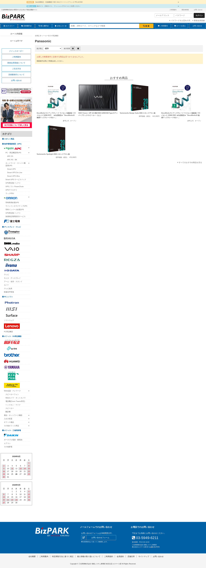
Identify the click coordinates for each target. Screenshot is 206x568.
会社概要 (32, 556)
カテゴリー (10, 26)
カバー (6, 285)
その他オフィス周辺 (11, 426)
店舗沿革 (131, 556)
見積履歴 (26, 26)
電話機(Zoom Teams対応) (15, 401)
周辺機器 (55, 36)
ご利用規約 (108, 556)
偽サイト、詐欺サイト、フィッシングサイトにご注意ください (58, 6)
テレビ (6, 274)
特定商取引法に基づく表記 (62, 556)
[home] (52, 532)
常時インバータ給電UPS (14, 209)
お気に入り (60, 26)
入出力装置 (8, 419)
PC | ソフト (8, 297)
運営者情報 (185, 10)
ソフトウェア (9, 320)
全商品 (37, 36)
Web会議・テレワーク (12, 391)
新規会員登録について (16, 63)
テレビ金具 (8, 288)
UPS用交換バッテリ (13, 183)
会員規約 (120, 556)
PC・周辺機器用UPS (13, 153)
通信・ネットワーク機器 (13, 415)
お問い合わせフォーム (100, 538)
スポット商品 (9, 139)
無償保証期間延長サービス (15, 216)
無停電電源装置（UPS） (13, 144)
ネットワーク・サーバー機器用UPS (15, 164)
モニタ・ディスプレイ (12, 278)
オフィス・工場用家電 (12, 430)
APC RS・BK (12, 160)
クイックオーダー (16, 51)
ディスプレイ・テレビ (12, 227)
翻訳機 (7, 412)
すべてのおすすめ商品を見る (190, 162)
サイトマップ (143, 556)
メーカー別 (46, 36)
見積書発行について (16, 75)
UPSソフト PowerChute (14, 186)
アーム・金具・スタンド (13, 281)
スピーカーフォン (12, 394)
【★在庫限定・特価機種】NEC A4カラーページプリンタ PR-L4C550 (58, 2)
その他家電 (8, 447)
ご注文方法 (16, 69)
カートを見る (181, 26)
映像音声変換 (9, 292)
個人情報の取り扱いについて (88, 556)
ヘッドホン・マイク (13, 405)
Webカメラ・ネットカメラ (15, 398)
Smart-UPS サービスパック (15, 179)
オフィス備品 (9, 422)
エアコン (7, 443)
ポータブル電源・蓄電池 (13, 440)
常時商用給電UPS (12, 202)
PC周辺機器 (8, 332)
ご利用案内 (172, 10)
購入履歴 (43, 26)
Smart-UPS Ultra (13, 176)
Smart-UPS (11, 169)
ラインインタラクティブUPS (16, 206)
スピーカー (9, 408)
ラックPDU (9, 193)
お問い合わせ (198, 10)
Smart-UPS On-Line (14, 172)
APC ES (10, 156)
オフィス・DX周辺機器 (12, 336)
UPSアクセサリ (11, 190)
